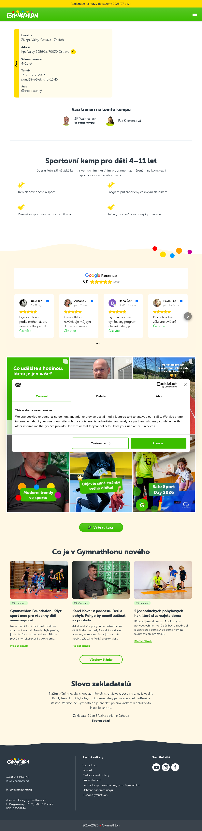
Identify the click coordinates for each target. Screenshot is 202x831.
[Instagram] (166, 767)
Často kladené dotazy (96, 775)
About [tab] (160, 396)
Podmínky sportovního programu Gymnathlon (111, 785)
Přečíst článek (19, 646)
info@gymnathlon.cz (19, 789)
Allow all (158, 443)
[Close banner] (185, 385)
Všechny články (101, 659)
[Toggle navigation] (194, 14)
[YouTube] (156, 767)
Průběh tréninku (92, 780)
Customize (98, 443)
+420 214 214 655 (17, 777)
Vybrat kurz (103, 527)
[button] (14, 316)
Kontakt (87, 770)
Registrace (78, 4)
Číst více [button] (25, 330)
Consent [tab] (42, 396)
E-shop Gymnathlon (95, 794)
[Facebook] (175, 767)
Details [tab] (101, 396)
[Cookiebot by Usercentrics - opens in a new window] (159, 385)
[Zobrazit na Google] (23, 303)
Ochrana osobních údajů (98, 790)
